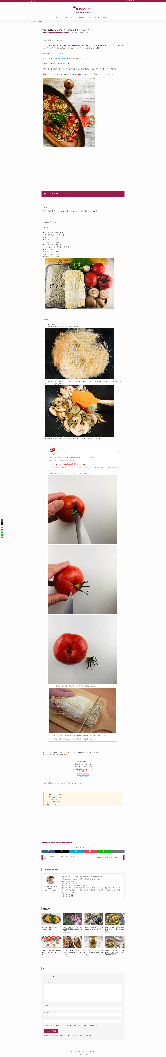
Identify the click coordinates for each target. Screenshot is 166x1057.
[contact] (134, 1)
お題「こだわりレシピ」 (54, 797)
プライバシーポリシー (81, 1051)
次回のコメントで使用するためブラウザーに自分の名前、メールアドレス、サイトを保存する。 (72, 1025)
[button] (48, 851)
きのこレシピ (66, 32)
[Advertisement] (83, 171)
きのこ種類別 (46, 32)
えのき (52, 32)
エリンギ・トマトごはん (55, 53)
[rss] (131, 1)
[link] (63, 895)
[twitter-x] (127, 1)
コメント (47, 982)
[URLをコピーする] (117, 851)
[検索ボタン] (110, 18)
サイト (46, 1019)
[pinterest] (129, 1)
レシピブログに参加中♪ (83, 776)
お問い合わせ (92, 1051)
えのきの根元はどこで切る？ (86, 736)
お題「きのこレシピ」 (54, 802)
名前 (46, 1005)
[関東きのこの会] (83, 9)
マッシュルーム (58, 32)
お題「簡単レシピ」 (53, 799)
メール (46, 1012)
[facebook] (125, 1)
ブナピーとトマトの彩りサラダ (63, 58)
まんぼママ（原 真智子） (50, 887)
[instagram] (72, 895)
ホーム (72, 1051)
